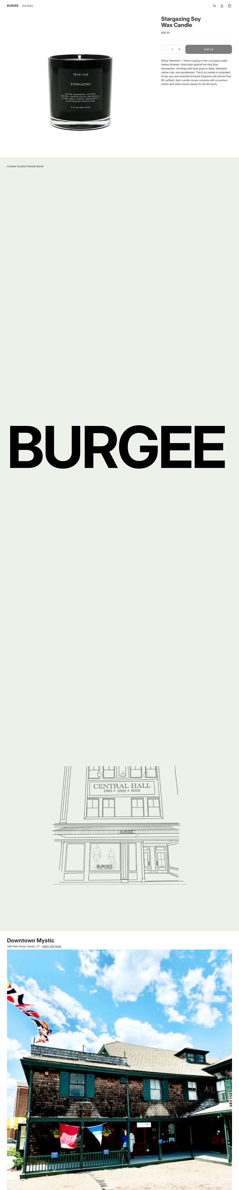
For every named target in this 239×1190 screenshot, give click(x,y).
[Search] (214, 6)
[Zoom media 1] (80, 84)
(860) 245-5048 (51, 946)
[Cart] (229, 6)
